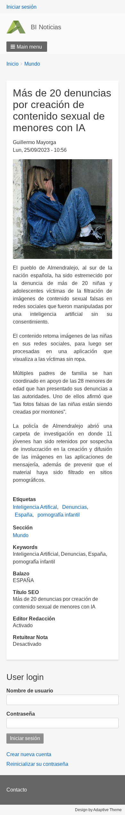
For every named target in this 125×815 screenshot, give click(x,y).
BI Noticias (46, 27)
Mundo (32, 64)
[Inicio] (18, 27)
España (23, 514)
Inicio (12, 64)
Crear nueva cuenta (28, 754)
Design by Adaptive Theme (98, 810)
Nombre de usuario (29, 690)
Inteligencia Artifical (35, 507)
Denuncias (74, 507)
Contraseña (20, 714)
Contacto (16, 789)
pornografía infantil (59, 514)
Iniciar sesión (21, 7)
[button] (26, 46)
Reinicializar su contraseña (37, 764)
